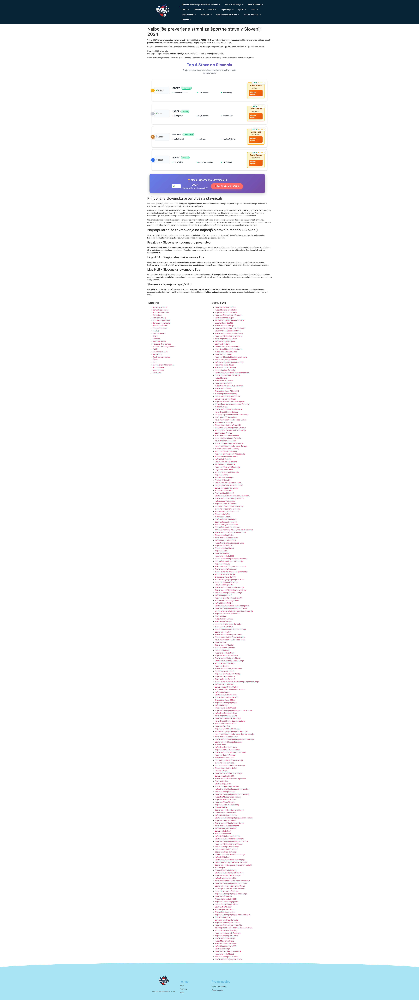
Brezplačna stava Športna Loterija (229, 561)
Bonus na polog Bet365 (224, 776)
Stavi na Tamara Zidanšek (225, 943)
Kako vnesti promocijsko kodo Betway (231, 446)
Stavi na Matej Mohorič (224, 493)
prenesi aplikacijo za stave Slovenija (230, 854)
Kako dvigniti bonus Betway (226, 412)
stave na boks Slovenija (224, 663)
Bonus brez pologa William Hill (227, 396)
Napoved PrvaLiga (222, 564)
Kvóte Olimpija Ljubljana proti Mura (229, 543)
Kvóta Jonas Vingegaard (225, 501)
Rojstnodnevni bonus (161, 357)
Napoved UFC (221, 642)
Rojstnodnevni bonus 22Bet (226, 456)
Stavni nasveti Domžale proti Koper (229, 810)
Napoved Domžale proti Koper (227, 729)
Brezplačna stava (160, 328)
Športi (155, 359)
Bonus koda (157, 315)
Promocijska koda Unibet (225, 708)
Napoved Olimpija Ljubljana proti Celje (231, 894)
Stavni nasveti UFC (223, 632)
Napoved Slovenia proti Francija (228, 315)
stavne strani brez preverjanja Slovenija (231, 558)
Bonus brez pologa (160, 310)
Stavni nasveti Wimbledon (225, 569)
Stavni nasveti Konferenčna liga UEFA (230, 778)
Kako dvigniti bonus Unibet (226, 339)
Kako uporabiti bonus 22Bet (226, 737)
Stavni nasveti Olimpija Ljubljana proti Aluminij (234, 818)
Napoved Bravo (221, 475)
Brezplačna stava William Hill (227, 391)
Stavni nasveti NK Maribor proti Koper (230, 590)
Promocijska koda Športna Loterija (229, 661)
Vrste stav (157, 373)
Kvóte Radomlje (221, 705)
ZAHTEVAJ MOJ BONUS (228, 186)
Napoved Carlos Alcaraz (225, 755)
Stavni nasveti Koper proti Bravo (228, 959)
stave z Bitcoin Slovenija (225, 648)
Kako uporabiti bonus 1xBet (226, 538)
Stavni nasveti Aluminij (224, 645)
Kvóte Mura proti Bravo (224, 941)
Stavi (155, 362)
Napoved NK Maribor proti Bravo (228, 844)
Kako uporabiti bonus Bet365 (227, 435)
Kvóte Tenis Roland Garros (226, 352)
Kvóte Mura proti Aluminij (225, 540)
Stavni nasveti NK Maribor (225, 695)
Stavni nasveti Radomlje (225, 938)
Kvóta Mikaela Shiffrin (224, 603)
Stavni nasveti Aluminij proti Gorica (229, 823)
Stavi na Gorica (221, 781)
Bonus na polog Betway (224, 792)
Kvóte (155, 336)
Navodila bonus (159, 341)
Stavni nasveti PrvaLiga (224, 325)
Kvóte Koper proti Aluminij (225, 828)
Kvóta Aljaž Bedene (223, 459)
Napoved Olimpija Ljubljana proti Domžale (232, 915)
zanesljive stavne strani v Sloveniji (229, 506)
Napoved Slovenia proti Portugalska (230, 401)
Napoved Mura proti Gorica (226, 655)
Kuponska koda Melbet (224, 954)
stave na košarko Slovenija (226, 451)
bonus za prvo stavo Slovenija (227, 375)
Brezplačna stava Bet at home (227, 527)
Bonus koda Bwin (222, 650)
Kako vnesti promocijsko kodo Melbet (230, 420)
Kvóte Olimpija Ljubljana (225, 341)
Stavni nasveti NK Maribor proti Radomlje (232, 496)
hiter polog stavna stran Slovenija (229, 760)
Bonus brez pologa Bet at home (228, 483)
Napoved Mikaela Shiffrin (225, 799)
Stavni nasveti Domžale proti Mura (229, 498)
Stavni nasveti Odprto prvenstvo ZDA (230, 532)
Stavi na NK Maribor (223, 907)
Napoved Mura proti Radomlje (227, 467)
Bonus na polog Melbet (224, 535)
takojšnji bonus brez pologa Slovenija (230, 428)
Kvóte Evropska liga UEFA (225, 878)
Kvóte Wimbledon (222, 692)
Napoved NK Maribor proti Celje (228, 773)
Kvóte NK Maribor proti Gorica (227, 836)
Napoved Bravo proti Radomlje (227, 718)
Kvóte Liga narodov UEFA (225, 946)
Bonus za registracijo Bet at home (229, 443)
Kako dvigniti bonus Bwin (225, 441)
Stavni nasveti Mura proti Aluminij (229, 333)
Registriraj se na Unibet (224, 671)
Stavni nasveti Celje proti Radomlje (229, 587)
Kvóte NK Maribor (222, 857)
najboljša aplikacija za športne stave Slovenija (234, 530)
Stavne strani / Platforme (163, 365)
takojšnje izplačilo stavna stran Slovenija (231, 414)
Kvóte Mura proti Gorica (225, 464)
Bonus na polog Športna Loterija (228, 593)
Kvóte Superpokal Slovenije (226, 394)
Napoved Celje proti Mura (225, 504)
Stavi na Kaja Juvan (223, 784)
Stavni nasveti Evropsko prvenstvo (229, 839)
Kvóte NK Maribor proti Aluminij (228, 797)
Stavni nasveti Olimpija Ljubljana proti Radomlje (234, 739)
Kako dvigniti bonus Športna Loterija (230, 721)
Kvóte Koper (220, 867)
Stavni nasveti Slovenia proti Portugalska (232, 606)
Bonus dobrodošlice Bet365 (226, 697)
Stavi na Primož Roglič (224, 318)
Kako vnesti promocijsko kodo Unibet (230, 566)
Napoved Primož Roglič (224, 802)
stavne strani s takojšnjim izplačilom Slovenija (234, 611)
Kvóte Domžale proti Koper (226, 713)
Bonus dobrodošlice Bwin (225, 723)
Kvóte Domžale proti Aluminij (227, 449)
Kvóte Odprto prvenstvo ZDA (227, 511)
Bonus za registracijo (161, 323)
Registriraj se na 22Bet (224, 365)
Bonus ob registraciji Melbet (226, 687)
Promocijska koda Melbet (225, 812)
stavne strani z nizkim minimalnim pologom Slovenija (237, 682)
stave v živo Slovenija (224, 627)
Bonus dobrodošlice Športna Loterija (230, 637)
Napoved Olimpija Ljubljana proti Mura (231, 357)
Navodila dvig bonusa (162, 344)
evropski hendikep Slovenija (226, 920)
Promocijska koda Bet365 (225, 899)
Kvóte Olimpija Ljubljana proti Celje (229, 362)
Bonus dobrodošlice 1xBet (225, 768)
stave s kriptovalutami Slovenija (228, 438)
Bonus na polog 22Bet (224, 585)
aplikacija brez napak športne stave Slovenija (233, 928)
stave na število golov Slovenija (228, 624)
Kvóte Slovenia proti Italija (226, 310)
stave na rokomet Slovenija (226, 930)
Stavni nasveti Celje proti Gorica (228, 668)
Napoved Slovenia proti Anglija (228, 674)
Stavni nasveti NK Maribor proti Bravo (230, 752)
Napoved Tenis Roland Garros (227, 750)
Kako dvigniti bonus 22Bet (226, 716)
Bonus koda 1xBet (222, 514)
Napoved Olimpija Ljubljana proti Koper (231, 883)
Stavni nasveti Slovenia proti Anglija (230, 860)
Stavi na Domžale (222, 344)
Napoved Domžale (222, 726)
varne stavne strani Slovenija (227, 472)
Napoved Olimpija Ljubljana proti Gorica (231, 841)
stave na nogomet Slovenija (226, 582)
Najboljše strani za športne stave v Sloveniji (200, 5)
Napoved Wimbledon (223, 896)
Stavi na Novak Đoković (225, 679)
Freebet (156, 331)
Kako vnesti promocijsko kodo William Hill (232, 881)
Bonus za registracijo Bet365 (227, 786)
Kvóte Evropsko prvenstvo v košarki (230, 689)
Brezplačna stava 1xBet (224, 757)
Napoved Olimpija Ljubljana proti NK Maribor (233, 710)
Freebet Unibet (221, 771)
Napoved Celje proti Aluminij (227, 805)
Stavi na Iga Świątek (223, 621)
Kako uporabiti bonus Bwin (226, 417)
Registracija (157, 354)
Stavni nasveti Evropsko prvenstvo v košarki (233, 865)
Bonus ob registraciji (161, 320)
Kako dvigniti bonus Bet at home (228, 349)
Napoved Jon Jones (223, 354)
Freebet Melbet (221, 807)
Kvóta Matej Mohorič (223, 595)
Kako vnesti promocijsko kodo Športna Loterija (234, 734)
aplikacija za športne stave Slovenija (230, 888)
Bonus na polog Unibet (224, 548)
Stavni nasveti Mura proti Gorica (228, 409)
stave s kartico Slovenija (225, 370)
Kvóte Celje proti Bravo (224, 684)
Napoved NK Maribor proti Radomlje (230, 328)
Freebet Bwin (220, 744)
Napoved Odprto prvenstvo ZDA (228, 598)
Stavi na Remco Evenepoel (226, 522)
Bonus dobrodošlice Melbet (226, 849)
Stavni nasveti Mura (223, 388)
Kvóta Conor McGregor (224, 477)
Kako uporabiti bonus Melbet (227, 826)
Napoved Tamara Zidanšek (226, 312)
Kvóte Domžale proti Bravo (226, 747)
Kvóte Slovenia (221, 378)
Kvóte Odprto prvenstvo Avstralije (229, 386)
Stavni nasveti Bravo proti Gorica (228, 634)
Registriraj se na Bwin (224, 469)
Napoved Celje (221, 551)
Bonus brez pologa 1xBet (225, 399)
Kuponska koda (159, 333)
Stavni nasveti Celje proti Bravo (228, 658)
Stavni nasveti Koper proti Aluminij (229, 873)
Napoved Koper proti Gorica (226, 936)
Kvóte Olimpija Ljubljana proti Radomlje (231, 731)
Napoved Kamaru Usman (225, 307)
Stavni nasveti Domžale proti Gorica (230, 886)
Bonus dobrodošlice (161, 312)
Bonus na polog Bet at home (226, 956)
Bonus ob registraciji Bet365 (226, 524)
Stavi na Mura (220, 616)
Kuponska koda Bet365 (224, 556)
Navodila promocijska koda (164, 346)
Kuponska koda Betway (224, 653)
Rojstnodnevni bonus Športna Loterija (230, 629)
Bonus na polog (159, 318)
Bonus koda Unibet (223, 917)
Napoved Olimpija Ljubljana (226, 703)
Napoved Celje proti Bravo (226, 820)
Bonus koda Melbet (223, 833)
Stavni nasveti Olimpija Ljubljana (228, 742)
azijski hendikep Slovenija (225, 852)
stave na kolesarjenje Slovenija (227, 509)
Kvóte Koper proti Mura (224, 909)
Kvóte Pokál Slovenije (224, 422)
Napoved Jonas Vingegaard (226, 902)
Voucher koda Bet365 (224, 323)
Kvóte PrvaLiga (221, 407)
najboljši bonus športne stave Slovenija (231, 862)
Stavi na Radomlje (222, 949)
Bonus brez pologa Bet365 (226, 359)
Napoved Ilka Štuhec (223, 383)
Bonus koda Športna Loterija (227, 847)
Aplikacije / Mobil (160, 307)
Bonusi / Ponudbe (160, 325)
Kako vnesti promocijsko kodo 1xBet (230, 640)
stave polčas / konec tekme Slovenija (230, 430)
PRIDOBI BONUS (253, 93)
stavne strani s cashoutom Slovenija (230, 765)
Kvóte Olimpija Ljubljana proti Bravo (230, 579)
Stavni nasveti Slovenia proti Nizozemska (232, 373)
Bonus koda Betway (223, 831)
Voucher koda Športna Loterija (227, 331)
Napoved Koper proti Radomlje (227, 933)
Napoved (156, 339)
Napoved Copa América (225, 676)
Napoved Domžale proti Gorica (228, 951)
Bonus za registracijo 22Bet (226, 904)
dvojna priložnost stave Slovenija (228, 485)
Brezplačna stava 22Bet (225, 700)
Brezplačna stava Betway (225, 367)
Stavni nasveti (158, 367)
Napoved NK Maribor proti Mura (228, 336)
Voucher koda (158, 370)
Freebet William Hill (223, 480)
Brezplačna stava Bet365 (225, 577)
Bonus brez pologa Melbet (226, 462)
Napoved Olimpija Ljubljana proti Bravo (231, 608)
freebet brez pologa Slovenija (227, 346)
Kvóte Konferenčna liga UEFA (227, 600)
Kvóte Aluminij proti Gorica (226, 815)
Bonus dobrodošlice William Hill (228, 425)
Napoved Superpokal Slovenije (227, 875)
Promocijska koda (160, 352)
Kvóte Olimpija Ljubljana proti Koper (230, 320)
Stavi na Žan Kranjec (223, 433)
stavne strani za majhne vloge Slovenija (231, 572)
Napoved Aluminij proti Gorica (227, 922)
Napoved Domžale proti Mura (227, 613)
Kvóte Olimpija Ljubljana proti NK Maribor (232, 789)
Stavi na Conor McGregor (225, 519)
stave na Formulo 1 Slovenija (226, 891)
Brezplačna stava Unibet (225, 912)
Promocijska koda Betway (225, 870)
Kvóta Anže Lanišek (223, 517)
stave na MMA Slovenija (225, 574)
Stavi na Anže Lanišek (224, 380)
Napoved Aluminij (222, 553)
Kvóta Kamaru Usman (224, 619)
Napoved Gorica (221, 666)
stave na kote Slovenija (224, 763)
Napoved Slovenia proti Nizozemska (230, 454)
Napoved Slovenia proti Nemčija (228, 925)
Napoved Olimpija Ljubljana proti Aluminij (232, 794)
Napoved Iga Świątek (224, 545)
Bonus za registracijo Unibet (226, 488)
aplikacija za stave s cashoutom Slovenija (232, 404)
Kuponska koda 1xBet (224, 490)
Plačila (155, 349)
